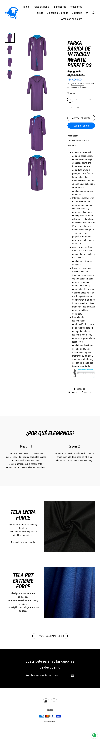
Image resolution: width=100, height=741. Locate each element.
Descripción (72, 135)
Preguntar (71, 145)
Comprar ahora (81, 125)
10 (90, 99)
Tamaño (71, 93)
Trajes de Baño (41, 6)
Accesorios (76, 6)
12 (71, 108)
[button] (74, 71)
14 (78, 108)
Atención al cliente (71, 18)
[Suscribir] (72, 675)
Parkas (39, 12)
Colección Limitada (57, 12)
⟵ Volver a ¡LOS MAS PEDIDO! (50, 636)
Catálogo (77, 12)
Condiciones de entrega (78, 140)
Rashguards (59, 6)
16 (86, 108)
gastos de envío (77, 83)
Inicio (26, 6)
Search (50, 710)
